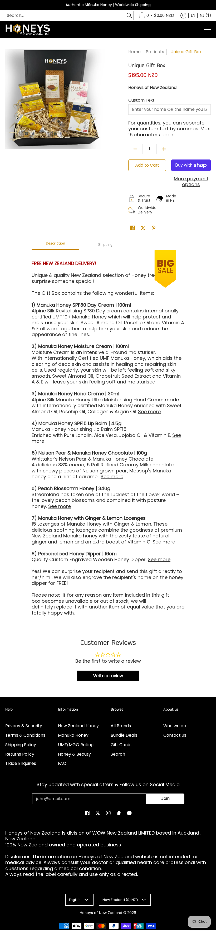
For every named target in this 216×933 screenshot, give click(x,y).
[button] (132, 228)
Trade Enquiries (20, 763)
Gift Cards (121, 745)
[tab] (55, 245)
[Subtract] (135, 149)
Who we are (175, 726)
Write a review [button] (108, 676)
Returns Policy (19, 754)
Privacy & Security (23, 726)
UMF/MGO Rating (76, 745)
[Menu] (207, 29)
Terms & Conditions (25, 735)
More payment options (191, 182)
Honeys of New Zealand (152, 87)
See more (149, 411)
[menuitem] (156, 15)
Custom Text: (141, 100)
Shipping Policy (20, 745)
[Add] (164, 149)
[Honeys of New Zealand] (31, 29)
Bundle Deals (124, 735)
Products (155, 52)
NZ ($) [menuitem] (205, 15)
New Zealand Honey (78, 726)
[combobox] (64, 15)
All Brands (121, 726)
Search (118, 754)
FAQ (62, 763)
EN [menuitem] (193, 15)
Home (134, 52)
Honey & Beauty (74, 754)
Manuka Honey (73, 735)
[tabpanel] (108, 442)
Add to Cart (147, 165)
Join (165, 798)
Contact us (174, 735)
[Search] (129, 15)
